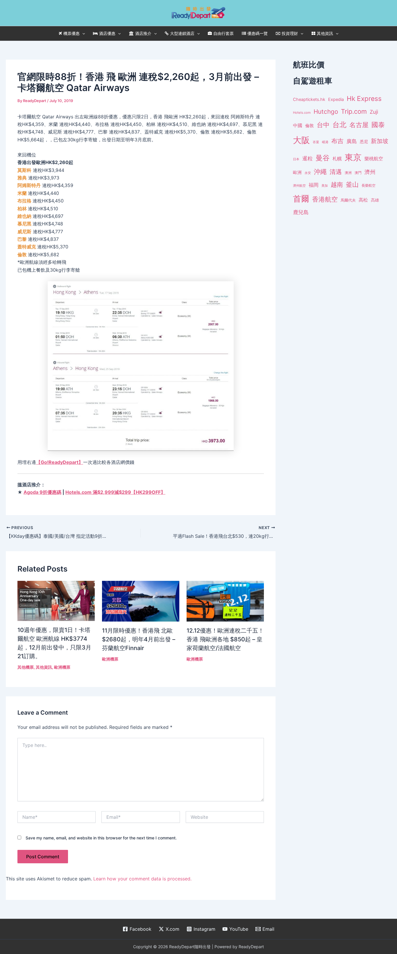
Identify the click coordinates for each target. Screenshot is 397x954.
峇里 (316, 142)
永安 (308, 173)
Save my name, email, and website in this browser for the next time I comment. (101, 837)
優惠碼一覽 (257, 33)
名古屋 (359, 125)
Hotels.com (302, 113)
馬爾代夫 (348, 200)
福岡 (314, 185)
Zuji (374, 112)
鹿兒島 (301, 212)
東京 (353, 157)
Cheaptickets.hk (309, 99)
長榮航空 (368, 185)
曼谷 (323, 158)
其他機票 (25, 667)
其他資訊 (325, 33)
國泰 (378, 125)
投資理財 (290, 33)
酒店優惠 (107, 33)
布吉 (337, 141)
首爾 (301, 199)
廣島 (351, 141)
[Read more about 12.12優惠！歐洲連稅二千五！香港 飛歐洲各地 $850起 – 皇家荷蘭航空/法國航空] (225, 601)
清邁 (336, 171)
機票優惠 (71, 33)
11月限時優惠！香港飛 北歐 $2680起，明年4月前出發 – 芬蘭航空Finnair (138, 639)
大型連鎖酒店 (182, 33)
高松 (363, 200)
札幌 (337, 158)
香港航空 (325, 199)
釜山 (352, 184)
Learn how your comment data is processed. (142, 879)
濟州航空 (299, 186)
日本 (296, 159)
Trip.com (354, 111)
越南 (337, 184)
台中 (323, 125)
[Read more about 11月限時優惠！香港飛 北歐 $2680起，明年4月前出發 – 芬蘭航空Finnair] (140, 601)
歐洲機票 (62, 667)
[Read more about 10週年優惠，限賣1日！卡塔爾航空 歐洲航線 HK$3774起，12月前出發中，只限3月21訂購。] (56, 600)
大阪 (301, 140)
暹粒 (307, 158)
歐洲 (297, 172)
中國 (297, 125)
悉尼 (364, 141)
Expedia (336, 99)
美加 (324, 186)
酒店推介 (143, 33)
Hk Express (364, 98)
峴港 (325, 142)
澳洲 (348, 173)
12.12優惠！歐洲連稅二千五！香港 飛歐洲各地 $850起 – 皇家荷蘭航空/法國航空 (225, 639)
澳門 (358, 173)
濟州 (369, 172)
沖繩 (320, 171)
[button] (82, 33)
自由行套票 (223, 33)
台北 (339, 124)
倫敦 (309, 125)
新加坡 (379, 141)
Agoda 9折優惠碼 (42, 492)
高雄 (375, 199)
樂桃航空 (373, 158)
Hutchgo (326, 111)
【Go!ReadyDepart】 (59, 462)
